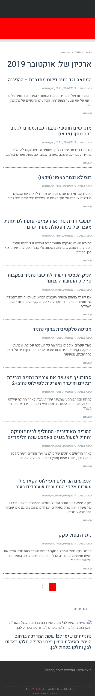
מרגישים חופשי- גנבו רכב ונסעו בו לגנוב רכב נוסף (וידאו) (51, 131)
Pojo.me (40, 688)
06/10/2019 (69, 544)
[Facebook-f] (47, 9)
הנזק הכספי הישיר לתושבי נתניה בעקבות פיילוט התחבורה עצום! (50, 278)
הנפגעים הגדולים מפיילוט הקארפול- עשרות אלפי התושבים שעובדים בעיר (53, 483)
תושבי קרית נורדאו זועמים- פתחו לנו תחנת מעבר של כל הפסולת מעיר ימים (48, 224)
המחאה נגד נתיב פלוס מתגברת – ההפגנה (50, 79)
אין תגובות (47, 88)
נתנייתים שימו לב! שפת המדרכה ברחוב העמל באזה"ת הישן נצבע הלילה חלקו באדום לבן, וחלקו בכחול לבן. (48, 642)
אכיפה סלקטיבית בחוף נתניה (62, 329)
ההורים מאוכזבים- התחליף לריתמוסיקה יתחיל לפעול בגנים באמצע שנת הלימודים (49, 434)
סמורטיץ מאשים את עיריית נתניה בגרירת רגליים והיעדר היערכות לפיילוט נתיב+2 (49, 380)
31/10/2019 (69, 88)
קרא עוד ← (85, 113)
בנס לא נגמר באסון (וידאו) (65, 177)
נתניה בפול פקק (75, 535)
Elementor (54, 693)
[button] (27, 28)
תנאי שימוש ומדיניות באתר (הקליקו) (68, 670)
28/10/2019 (69, 236)
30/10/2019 (69, 142)
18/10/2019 (69, 338)
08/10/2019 (69, 446)
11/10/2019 (69, 392)
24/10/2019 (69, 290)
